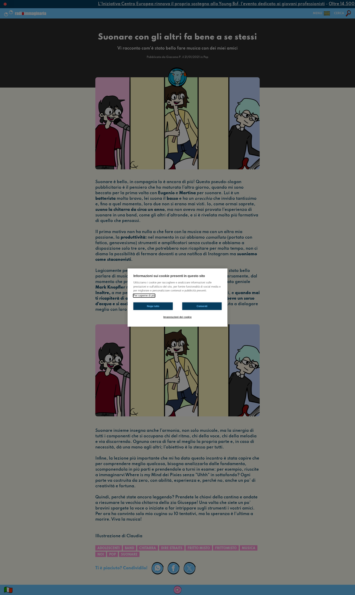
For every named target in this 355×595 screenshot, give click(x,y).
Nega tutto (153, 306)
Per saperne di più (144, 295)
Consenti (202, 306)
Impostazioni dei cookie (177, 317)
